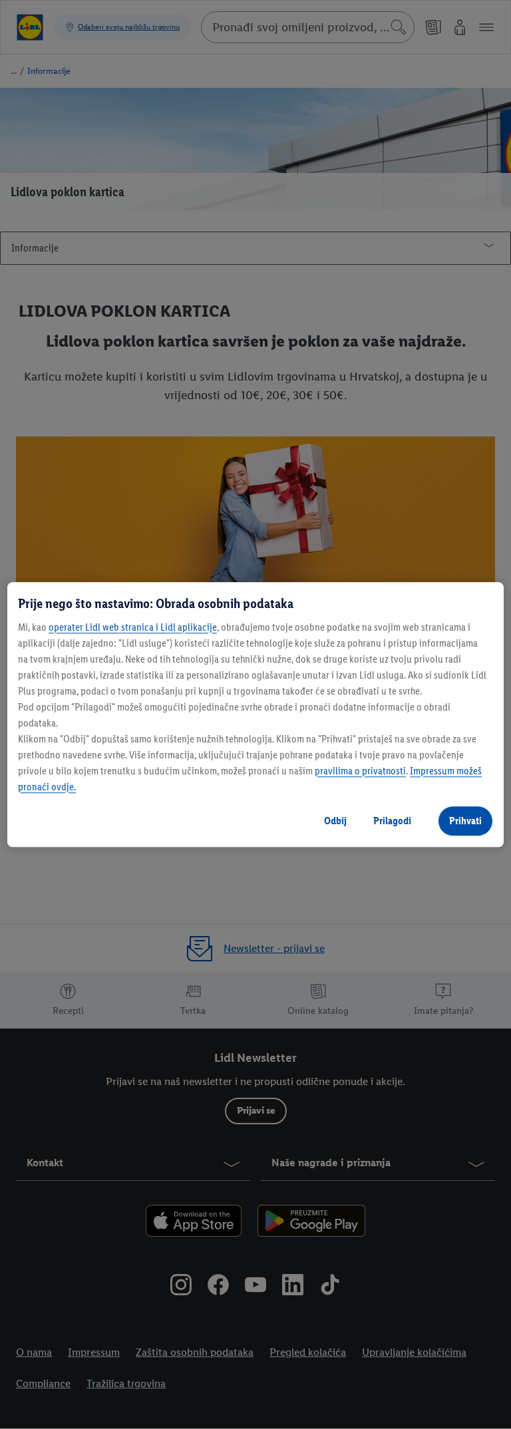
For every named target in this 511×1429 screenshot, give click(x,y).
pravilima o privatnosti (360, 770)
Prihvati (465, 820)
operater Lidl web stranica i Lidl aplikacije (133, 627)
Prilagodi (392, 820)
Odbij (335, 820)
